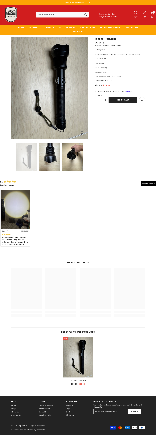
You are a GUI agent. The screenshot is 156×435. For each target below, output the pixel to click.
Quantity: (98, 95)
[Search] (62, 14)
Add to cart (123, 100)
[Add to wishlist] (142, 100)
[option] (78, 2)
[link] (26, 312)
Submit (134, 412)
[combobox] (59, 14)
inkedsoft (41, 430)
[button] (12, 157)
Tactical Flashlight (77, 380)
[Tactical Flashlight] (78, 357)
